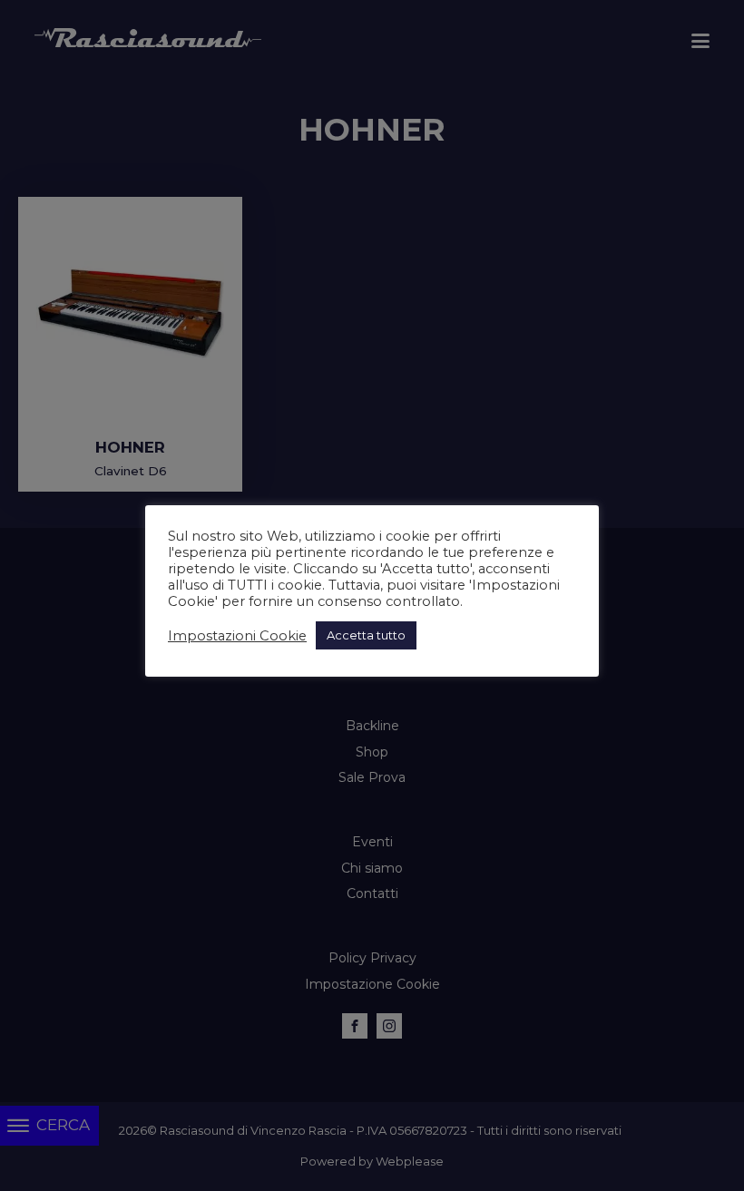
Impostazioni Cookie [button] (237, 636)
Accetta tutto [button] (366, 635)
